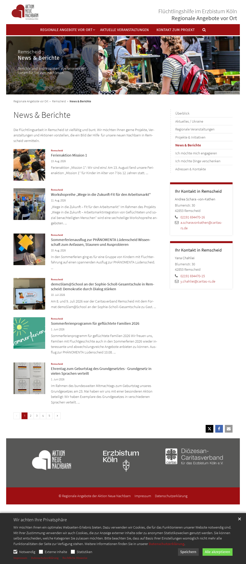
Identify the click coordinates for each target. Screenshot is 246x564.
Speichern (188, 552)
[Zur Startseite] (25, 12)
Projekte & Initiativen (190, 137)
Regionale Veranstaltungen (194, 129)
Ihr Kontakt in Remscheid (198, 191)
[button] (201, 30)
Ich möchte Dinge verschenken (197, 161)
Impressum (20, 558)
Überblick (182, 113)
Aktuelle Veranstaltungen (124, 30)
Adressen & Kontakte (190, 169)
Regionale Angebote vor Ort (30, 101)
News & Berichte (42, 114)
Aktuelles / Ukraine (189, 121)
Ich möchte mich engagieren (196, 153)
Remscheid (59, 101)
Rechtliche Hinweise (74, 558)
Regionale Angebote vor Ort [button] (66, 30)
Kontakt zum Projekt (175, 30)
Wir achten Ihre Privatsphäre (40, 520)
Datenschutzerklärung (166, 543)
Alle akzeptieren (217, 552)
